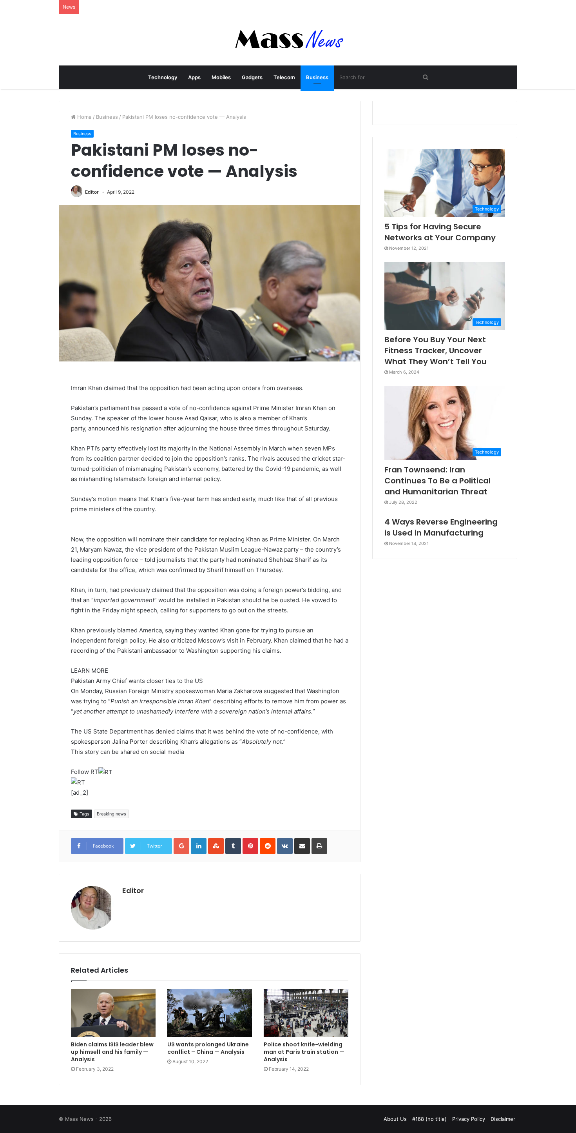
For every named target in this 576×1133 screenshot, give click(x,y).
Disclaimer (503, 1119)
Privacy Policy (468, 1119)
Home (84, 117)
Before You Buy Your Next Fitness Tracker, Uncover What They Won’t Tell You (435, 350)
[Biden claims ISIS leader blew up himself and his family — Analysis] (113, 1013)
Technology (162, 77)
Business (317, 77)
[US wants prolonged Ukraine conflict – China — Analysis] (209, 1013)
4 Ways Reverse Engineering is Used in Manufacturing (441, 527)
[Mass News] (288, 40)
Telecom (284, 77)
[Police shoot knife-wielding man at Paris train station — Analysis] (306, 1013)
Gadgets (252, 77)
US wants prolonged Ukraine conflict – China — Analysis (208, 1048)
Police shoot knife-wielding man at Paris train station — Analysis (304, 1051)
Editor (92, 192)
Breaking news (111, 814)
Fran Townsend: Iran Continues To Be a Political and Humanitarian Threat (437, 480)
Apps (194, 77)
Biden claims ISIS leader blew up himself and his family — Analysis (112, 1051)
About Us (395, 1119)
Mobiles (221, 77)
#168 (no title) (429, 1119)
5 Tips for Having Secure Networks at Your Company (440, 232)
